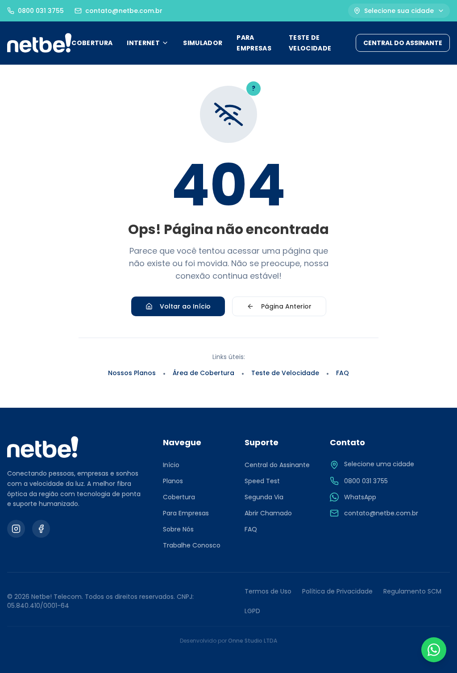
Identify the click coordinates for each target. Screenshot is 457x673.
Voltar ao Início (185, 306)
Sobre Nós (178, 529)
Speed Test (262, 481)
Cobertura (179, 497)
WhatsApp (360, 497)
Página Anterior (286, 306)
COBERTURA (91, 42)
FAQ (342, 372)
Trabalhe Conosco (191, 545)
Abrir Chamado (268, 513)
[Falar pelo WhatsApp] (433, 649)
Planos (173, 481)
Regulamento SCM (412, 591)
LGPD (252, 610)
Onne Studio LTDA (252, 640)
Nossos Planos (132, 372)
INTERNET (143, 42)
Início (171, 464)
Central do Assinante (277, 464)
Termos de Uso (268, 591)
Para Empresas (186, 513)
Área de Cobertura (203, 372)
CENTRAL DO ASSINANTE (402, 42)
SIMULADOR (202, 42)
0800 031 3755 (366, 481)
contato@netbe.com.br (381, 513)
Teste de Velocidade (285, 372)
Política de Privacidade (337, 591)
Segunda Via (264, 497)
